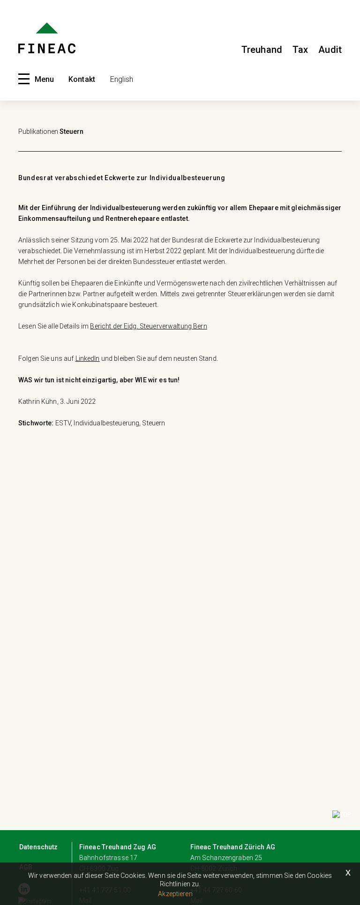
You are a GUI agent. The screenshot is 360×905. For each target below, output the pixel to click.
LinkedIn (87, 358)
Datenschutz (38, 847)
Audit (330, 49)
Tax (300, 49)
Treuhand (261, 49)
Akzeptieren (175, 894)
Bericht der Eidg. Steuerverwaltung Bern (148, 326)
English (121, 79)
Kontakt (81, 79)
